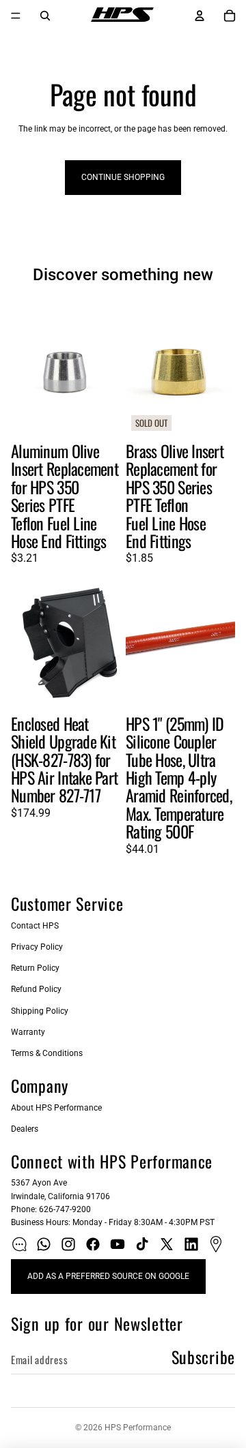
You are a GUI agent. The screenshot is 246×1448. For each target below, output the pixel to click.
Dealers (24, 1129)
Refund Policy (36, 989)
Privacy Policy (37, 947)
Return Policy (35, 968)
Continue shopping (123, 177)
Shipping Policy (39, 1011)
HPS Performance (138, 1427)
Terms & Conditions (47, 1053)
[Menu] (15, 15)
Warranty (28, 1032)
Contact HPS (35, 926)
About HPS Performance (56, 1108)
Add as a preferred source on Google (108, 1276)
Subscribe (203, 1356)
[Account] (199, 16)
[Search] (45, 16)
